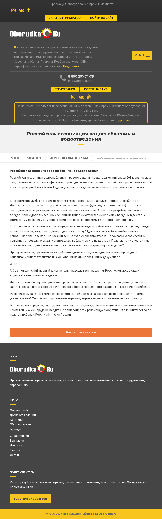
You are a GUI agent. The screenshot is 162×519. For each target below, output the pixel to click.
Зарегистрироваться (65, 17)
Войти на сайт (101, 17)
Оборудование (20, 424)
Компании (17, 419)
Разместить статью (81, 332)
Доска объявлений (23, 415)
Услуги (14, 455)
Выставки (17, 440)
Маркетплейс (19, 410)
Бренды (15, 429)
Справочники (19, 436)
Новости (16, 445)
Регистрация (65, 89)
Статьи (15, 450)
